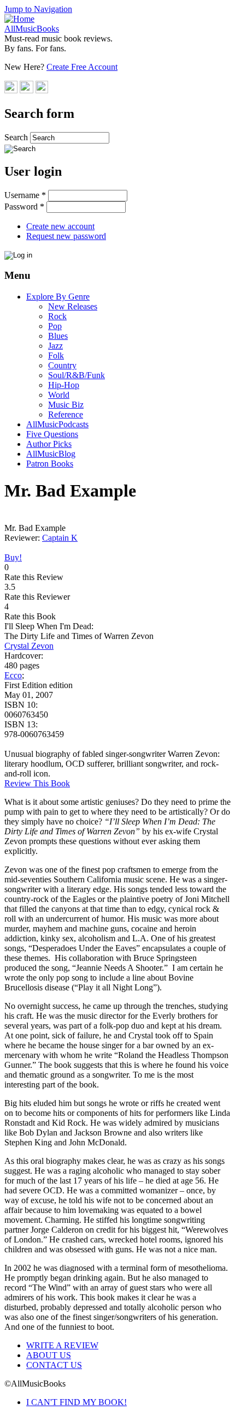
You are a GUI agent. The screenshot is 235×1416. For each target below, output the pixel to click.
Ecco (13, 675)
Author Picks (49, 444)
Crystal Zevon (29, 645)
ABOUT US (48, 1355)
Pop (55, 326)
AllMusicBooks (31, 28)
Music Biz (66, 404)
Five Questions (52, 434)
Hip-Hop (63, 385)
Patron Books (49, 463)
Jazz (55, 345)
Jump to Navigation (38, 9)
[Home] (19, 18)
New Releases (72, 306)
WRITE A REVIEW (62, 1345)
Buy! (13, 557)
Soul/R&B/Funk (76, 375)
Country (62, 365)
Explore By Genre (58, 296)
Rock (57, 316)
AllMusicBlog (50, 453)
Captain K (60, 537)
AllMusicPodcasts (57, 424)
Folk (56, 355)
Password (24, 206)
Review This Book (37, 783)
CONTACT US (54, 1365)
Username (25, 195)
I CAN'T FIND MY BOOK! (76, 1402)
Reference (65, 414)
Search (17, 137)
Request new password (66, 236)
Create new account (60, 226)
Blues (58, 335)
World (58, 394)
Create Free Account (82, 66)
